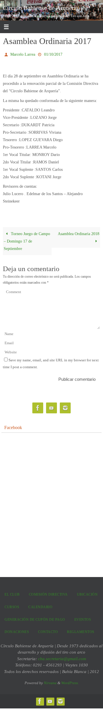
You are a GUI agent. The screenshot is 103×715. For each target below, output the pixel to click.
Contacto (48, 631)
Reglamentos (80, 631)
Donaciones (17, 631)
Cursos (12, 606)
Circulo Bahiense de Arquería (40, 7)
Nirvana (50, 682)
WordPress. (70, 682)
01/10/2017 (53, 54)
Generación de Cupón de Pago (35, 618)
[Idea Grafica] (51, 406)
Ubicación (87, 593)
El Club (12, 593)
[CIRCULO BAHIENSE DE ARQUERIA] (37, 406)
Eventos (82, 618)
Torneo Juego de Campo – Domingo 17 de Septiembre (27, 239)
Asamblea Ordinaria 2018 (78, 232)
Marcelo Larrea (22, 54)
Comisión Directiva (48, 593)
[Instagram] (65, 406)
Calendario (40, 606)
